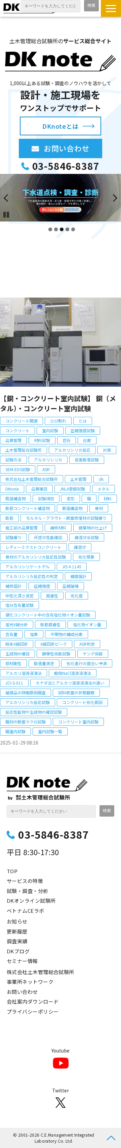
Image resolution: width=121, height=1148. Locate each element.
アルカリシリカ (48, 459)
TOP (12, 871)
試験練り (13, 537)
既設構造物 (15, 498)
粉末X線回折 (16, 644)
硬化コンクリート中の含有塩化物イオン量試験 (47, 615)
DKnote (12, 489)
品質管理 (13, 440)
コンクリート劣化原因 (82, 702)
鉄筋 (9, 518)
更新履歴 (17, 931)
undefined (10, 197)
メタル (103, 489)
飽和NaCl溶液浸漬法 (72, 673)
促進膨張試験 (87, 459)
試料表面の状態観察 (76, 692)
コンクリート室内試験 (78, 721)
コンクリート (17, 430)
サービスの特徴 (25, 880)
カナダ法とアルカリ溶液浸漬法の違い (70, 683)
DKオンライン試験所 (31, 900)
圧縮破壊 (71, 586)
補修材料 (58, 527)
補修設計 (13, 586)
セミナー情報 (22, 960)
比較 (87, 440)
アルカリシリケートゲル (27, 566)
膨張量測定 (44, 663)
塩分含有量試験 (19, 605)
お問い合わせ (73, 148)
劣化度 (77, 595)
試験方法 (13, 459)
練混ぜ (80, 547)
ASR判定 (87, 644)
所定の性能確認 (48, 537)
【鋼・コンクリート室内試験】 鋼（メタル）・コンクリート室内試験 (58, 403)
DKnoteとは (60, 126)
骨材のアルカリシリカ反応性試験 (35, 557)
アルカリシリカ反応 (72, 450)
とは (83, 421)
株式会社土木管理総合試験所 (31, 479)
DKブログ (18, 951)
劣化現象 (86, 557)
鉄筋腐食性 (50, 624)
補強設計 (78, 576)
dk (101, 479)
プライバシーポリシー (33, 1011)
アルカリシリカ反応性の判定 (31, 576)
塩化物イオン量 (87, 624)
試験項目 (46, 498)
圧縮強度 (42, 586)
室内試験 (50, 430)
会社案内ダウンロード (33, 1001)
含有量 (11, 634)
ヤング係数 (93, 653)
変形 (71, 498)
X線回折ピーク (53, 644)
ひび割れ (58, 421)
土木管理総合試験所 (23, 450)
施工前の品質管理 (21, 527)
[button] (111, 8)
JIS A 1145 (71, 566)
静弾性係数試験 (56, 653)
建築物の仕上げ (93, 527)
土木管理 (78, 479)
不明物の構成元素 (66, 634)
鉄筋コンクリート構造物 (27, 508)
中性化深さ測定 (19, 595)
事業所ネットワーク (30, 981)
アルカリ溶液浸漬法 (23, 673)
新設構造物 (72, 508)
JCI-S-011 (14, 683)
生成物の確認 (17, 653)
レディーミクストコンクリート (33, 547)
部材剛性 (13, 663)
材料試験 (42, 440)
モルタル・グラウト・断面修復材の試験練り (66, 518)
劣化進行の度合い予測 (87, 663)
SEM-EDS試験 (17, 469)
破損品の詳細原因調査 (25, 692)
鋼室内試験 (15, 731)
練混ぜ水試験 (87, 537)
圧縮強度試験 (83, 430)
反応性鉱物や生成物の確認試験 (33, 712)
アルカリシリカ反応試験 (27, 702)
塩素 (34, 634)
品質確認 (39, 489)
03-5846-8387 (65, 166)
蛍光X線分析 (16, 624)
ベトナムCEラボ (25, 910)
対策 (107, 450)
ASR (46, 469)
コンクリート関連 (21, 421)
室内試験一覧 (50, 731)
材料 (108, 498)
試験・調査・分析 (27, 890)
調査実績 (17, 941)
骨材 (99, 508)
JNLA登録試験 (72, 489)
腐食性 (52, 595)
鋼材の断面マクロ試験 (25, 721)
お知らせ (17, 921)
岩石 (67, 440)
